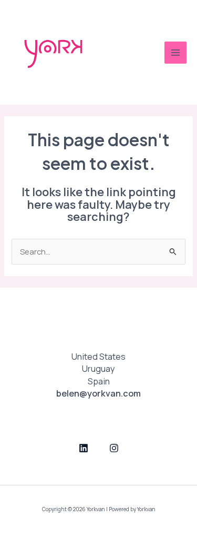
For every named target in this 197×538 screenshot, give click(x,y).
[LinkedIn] (83, 448)
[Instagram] (114, 448)
